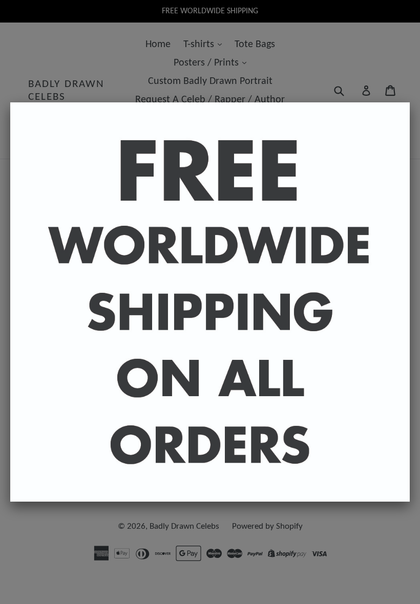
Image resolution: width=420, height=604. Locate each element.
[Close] (410, 102)
